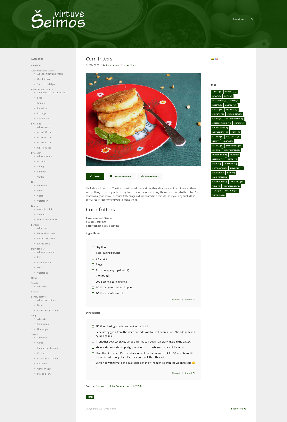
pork (216, 163)
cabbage (230, 105)
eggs (236, 132)
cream (239, 123)
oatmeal (218, 159)
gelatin (217, 136)
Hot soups (42, 329)
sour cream (219, 177)
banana (230, 91)
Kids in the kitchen (46, 238)
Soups (34, 315)
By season (36, 152)
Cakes (40, 342)
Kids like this (43, 243)
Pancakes (42, 108)
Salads (34, 283)
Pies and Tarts (44, 373)
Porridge (41, 113)
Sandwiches (43, 118)
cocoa (216, 118)
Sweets (34, 334)
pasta (232, 159)
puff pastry (219, 168)
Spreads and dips (46, 84)
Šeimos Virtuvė (112, 65)
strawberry (219, 181)
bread (234, 100)
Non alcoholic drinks (47, 219)
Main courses (38, 248)
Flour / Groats (44, 262)
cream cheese (220, 127)
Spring (40, 166)
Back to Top (237, 408)
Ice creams (42, 363)
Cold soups (43, 323)
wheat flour (232, 186)
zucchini (218, 195)
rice (231, 172)
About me (238, 19)
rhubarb (218, 172)
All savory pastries (46, 299)
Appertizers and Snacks (42, 70)
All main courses (45, 252)
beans (216, 96)
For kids (35, 224)
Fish (39, 257)
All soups (41, 318)
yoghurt (231, 190)
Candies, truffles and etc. (49, 347)
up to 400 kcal (44, 142)
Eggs (39, 97)
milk (216, 150)
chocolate (234, 114)
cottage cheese (221, 123)
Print (131, 65)
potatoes (231, 163)
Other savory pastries (48, 310)
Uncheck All (189, 299)
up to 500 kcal (44, 147)
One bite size (43, 79)
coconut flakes (234, 118)
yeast (216, 190)
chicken (218, 114)
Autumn (41, 161)
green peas (232, 136)
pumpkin (236, 168)
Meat (39, 267)
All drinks (42, 214)
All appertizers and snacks (50, 73)
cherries (231, 109)
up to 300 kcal (44, 137)
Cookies (41, 353)
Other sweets (44, 368)
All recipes (36, 65)
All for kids (42, 227)
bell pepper (219, 100)
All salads (42, 286)
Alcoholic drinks (45, 209)
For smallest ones (46, 233)
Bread (40, 305)
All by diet (42, 185)
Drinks (34, 206)
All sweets (42, 337)
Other (34, 277)
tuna (216, 186)
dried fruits (220, 132)
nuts (234, 154)
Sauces (34, 291)
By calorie (36, 123)
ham (215, 141)
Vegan (40, 195)
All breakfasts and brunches (51, 92)
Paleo (40, 190)
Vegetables (42, 272)
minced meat (232, 150)
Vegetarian (42, 200)
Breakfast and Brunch (42, 89)
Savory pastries (38, 296)
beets (228, 96)
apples (216, 91)
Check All (176, 299)
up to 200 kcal (44, 132)
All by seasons (44, 156)
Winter (40, 176)
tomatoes (236, 181)
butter (217, 105)
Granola (41, 102)
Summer (41, 171)
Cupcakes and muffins (48, 358)
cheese (217, 109)
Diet (33, 181)
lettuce (217, 145)
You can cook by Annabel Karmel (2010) (119, 386)
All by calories (44, 126)
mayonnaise (233, 145)
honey (228, 141)
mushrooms (219, 154)
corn (90, 397)
